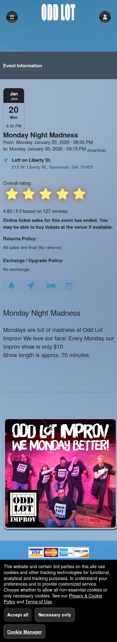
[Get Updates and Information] (11, 285)
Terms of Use (38, 601)
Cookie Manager (24, 632)
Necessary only (54, 614)
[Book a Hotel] (51, 285)
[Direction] (30, 285)
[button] (105, 17)
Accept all (17, 614)
